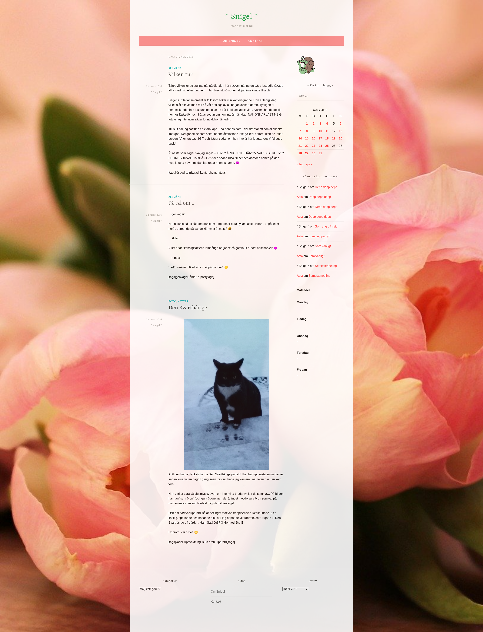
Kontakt (255, 40)
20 (340, 138)
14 (300, 138)
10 (320, 131)
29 (306, 153)
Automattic (277, 625)
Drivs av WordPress (213, 625)
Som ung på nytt (326, 226)
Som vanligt (323, 246)
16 (313, 138)
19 (333, 138)
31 (320, 153)
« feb (300, 164)
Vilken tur (180, 75)
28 (300, 153)
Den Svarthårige (187, 308)
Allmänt (175, 68)
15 (306, 138)
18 (327, 138)
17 (320, 138)
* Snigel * (241, 16)
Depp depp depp (326, 187)
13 (340, 131)
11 (327, 131)
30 (313, 153)
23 (313, 145)
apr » (309, 164)
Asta (300, 196)
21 (300, 145)
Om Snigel (231, 40)
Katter (183, 301)
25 (327, 145)
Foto (172, 301)
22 (306, 145)
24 (320, 145)
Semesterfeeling (326, 265)
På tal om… (181, 203)
